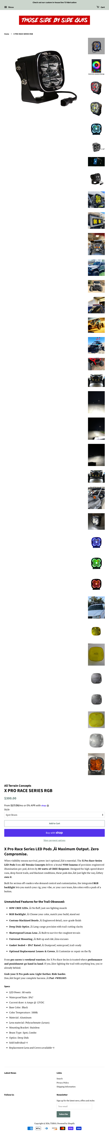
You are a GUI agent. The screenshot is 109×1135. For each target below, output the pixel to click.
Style (7, 809)
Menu (11, 7)
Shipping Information (66, 1086)
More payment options (54, 840)
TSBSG (53, 1123)
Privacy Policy (63, 1082)
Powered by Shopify (66, 1123)
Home (6, 34)
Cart (102, 7)
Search (60, 1078)
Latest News (10, 1073)
